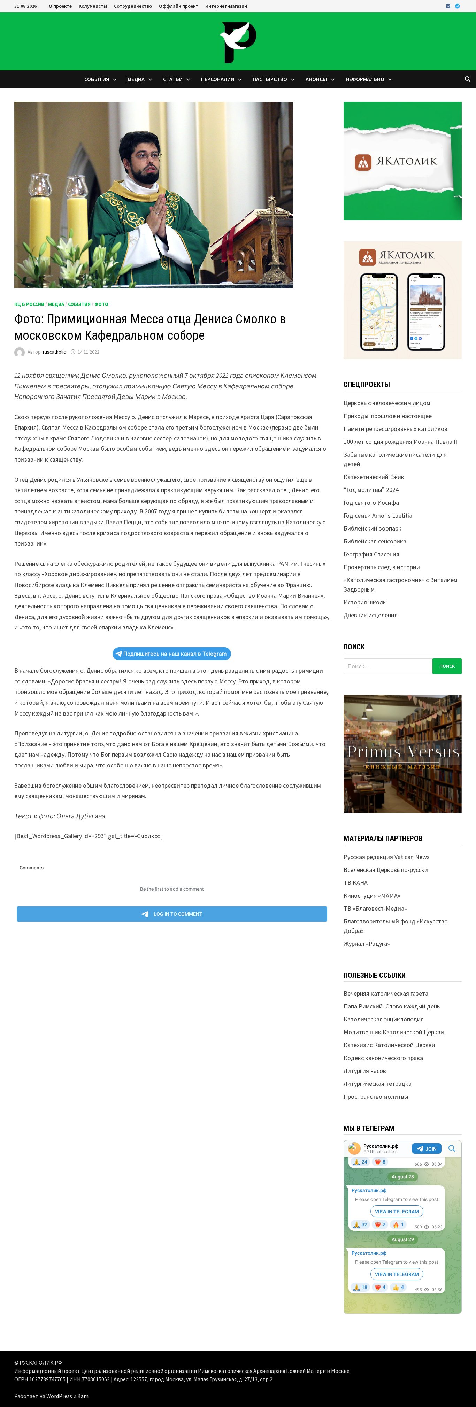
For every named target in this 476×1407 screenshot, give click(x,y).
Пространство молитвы (376, 1096)
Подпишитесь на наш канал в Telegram (175, 653)
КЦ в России (29, 304)
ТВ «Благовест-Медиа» (375, 908)
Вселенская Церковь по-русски (386, 870)
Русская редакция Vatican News (387, 857)
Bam (83, 1395)
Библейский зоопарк (372, 528)
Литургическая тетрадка (378, 1084)
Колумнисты (93, 6)
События (96, 79)
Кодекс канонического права (383, 1058)
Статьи (173, 79)
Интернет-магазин (226, 6)
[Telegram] (457, 6)
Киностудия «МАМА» (372, 895)
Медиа (136, 79)
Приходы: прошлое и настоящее (388, 416)
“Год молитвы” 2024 (371, 490)
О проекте (60, 6)
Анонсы (316, 79)
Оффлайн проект (178, 6)
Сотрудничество (133, 6)
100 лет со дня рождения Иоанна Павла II (400, 442)
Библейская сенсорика (375, 541)
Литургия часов (365, 1071)
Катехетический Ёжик (374, 477)
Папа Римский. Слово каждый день (392, 1006)
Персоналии (217, 79)
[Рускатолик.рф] (238, 41)
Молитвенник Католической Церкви (394, 1032)
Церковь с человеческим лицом (387, 403)
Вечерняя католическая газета (386, 993)
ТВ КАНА (356, 883)
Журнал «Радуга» (367, 944)
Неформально (365, 79)
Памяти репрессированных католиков (395, 429)
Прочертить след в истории (382, 567)
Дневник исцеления (371, 615)
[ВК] (448, 6)
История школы (365, 602)
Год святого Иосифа (371, 502)
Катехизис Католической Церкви (389, 1045)
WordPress (59, 1395)
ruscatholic (54, 352)
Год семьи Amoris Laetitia (378, 515)
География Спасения (371, 554)
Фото (101, 304)
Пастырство (270, 79)
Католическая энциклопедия (384, 1019)
